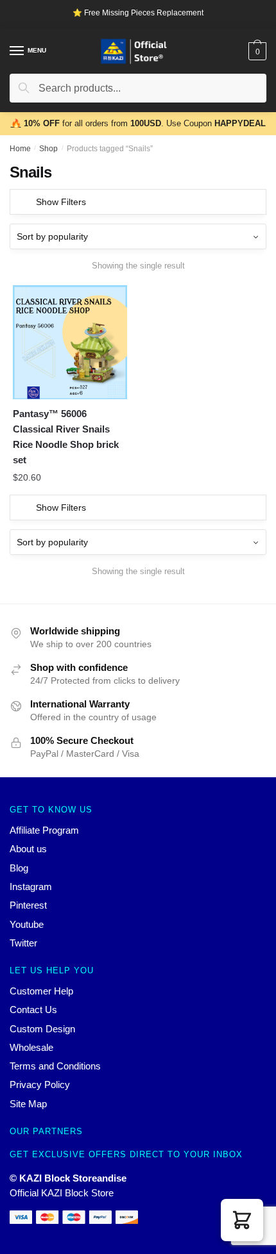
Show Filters (61, 202)
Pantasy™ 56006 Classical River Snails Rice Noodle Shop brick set (66, 437)
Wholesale (31, 1047)
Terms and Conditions (55, 1065)
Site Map (28, 1103)
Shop (48, 148)
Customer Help (41, 991)
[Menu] (17, 51)
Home (20, 148)
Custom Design (42, 1028)
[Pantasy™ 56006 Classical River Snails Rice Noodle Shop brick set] (70, 342)
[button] (242, 1220)
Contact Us (33, 1009)
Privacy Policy (40, 1084)
